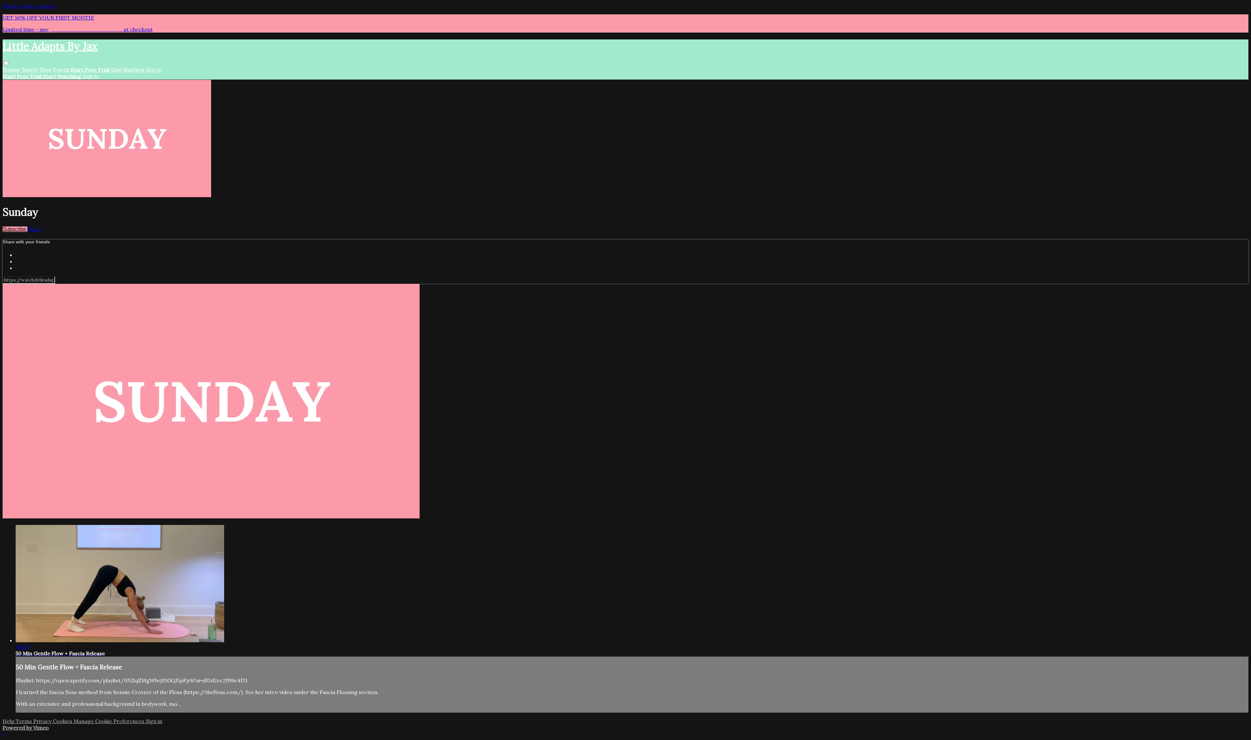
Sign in (154, 70)
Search (30, 70)
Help (9, 721)
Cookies (63, 721)
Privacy (43, 721)
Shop (45, 70)
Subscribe (15, 229)
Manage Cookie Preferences (110, 721)
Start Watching (128, 70)
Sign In (90, 76)
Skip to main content (29, 6)
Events (61, 70)
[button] (6, 63)
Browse (12, 70)
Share (34, 229)
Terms (24, 721)
